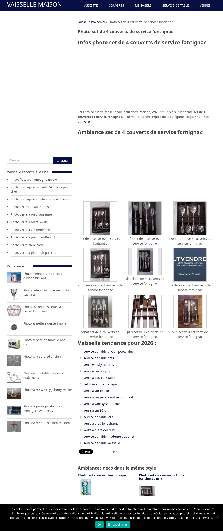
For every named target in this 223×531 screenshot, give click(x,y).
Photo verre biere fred (27, 245)
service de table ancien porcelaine (109, 351)
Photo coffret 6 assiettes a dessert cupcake (42, 309)
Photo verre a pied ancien (42, 356)
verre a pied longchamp (101, 423)
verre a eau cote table (99, 378)
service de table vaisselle (102, 443)
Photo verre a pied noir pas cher (34, 252)
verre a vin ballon (96, 391)
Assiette (91, 5)
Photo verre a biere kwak (29, 222)
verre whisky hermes (99, 365)
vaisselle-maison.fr (91, 22)
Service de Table (175, 5)
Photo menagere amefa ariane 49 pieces (40, 199)
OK (100, 524)
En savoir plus (118, 524)
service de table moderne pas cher (109, 436)
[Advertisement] (146, 79)
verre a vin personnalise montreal (108, 397)
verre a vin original (97, 371)
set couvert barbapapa (100, 384)
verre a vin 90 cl (95, 410)
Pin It (117, 452)
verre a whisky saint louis (102, 404)
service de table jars (98, 417)
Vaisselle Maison (34, 4)
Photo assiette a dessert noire (45, 323)
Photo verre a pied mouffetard (33, 237)
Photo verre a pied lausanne (31, 214)
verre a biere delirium (100, 430)
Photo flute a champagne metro (34, 179)
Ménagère (143, 5)
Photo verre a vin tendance (30, 230)
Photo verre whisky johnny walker (47, 390)
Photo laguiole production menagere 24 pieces (42, 408)
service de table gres (99, 358)
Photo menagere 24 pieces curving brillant (42, 276)
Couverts (116, 5)
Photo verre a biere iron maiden (46, 423)
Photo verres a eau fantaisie (31, 207)
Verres (205, 5)
